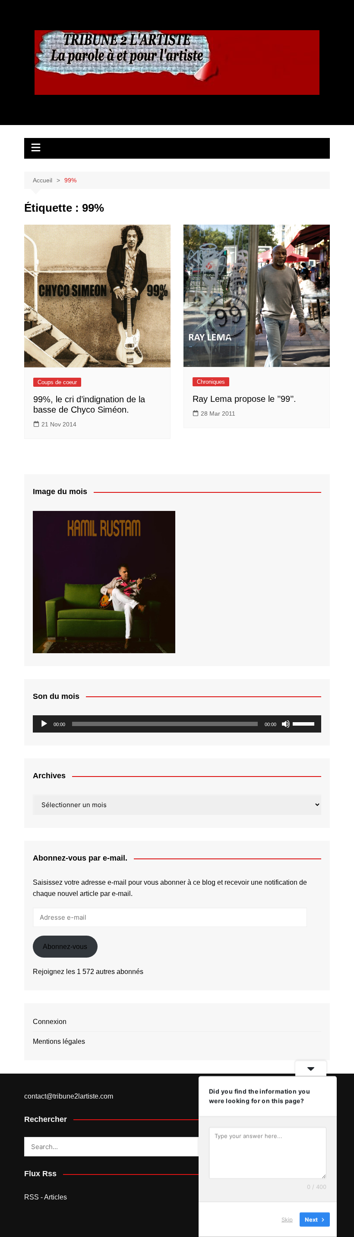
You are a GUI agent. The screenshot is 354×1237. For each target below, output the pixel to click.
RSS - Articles (45, 1197)
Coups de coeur (57, 382)
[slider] (305, 723)
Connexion (49, 1021)
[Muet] (285, 724)
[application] (177, 724)
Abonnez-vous (65, 946)
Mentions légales (59, 1041)
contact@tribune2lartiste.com (68, 1096)
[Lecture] (44, 724)
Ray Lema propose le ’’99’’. (244, 399)
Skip (287, 1219)
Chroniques (211, 382)
